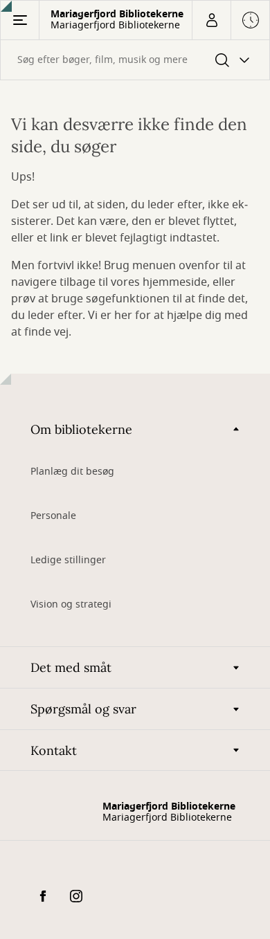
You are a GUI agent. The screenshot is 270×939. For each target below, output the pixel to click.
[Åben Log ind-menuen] (211, 20)
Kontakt (53, 750)
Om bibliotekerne (81, 429)
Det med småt (70, 667)
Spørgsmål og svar (83, 709)
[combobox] (135, 60)
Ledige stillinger (68, 560)
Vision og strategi (70, 604)
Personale (53, 516)
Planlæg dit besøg (72, 471)
